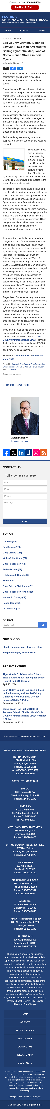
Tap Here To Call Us (25, 7)
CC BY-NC (8, 359)
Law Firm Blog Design (24, 1105)
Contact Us (25, 1047)
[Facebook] (6, 452)
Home (8, 30)
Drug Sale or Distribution (34, 367)
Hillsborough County (16, 575)
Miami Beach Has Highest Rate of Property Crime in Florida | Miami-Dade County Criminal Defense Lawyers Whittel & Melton (24, 714)
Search (42, 625)
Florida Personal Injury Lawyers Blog (22, 647)
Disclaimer (25, 1038)
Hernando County (14, 597)
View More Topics (11, 608)
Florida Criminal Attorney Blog (25, 19)
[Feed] (43, 452)
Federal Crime (12, 569)
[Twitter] (14, 452)
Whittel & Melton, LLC (32, 1097)
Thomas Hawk (23, 355)
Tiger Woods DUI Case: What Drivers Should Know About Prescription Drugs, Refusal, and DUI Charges (24, 677)
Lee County (11, 370)
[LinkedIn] (21, 452)
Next (27, 385)
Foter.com (37, 355)
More (42, 30)
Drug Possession (38, 364)
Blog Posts (25, 1063)
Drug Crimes (25, 364)
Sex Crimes (12, 547)
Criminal (15, 364)
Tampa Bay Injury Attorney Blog (19, 652)
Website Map (25, 1055)
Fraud (8, 580)
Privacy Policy (25, 1030)
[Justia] (28, 452)
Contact (25, 30)
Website (25, 1022)
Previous (8, 385)
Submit (25, 521)
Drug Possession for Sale (13, 367)
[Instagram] (36, 452)
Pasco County (12, 603)
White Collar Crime (15, 558)
